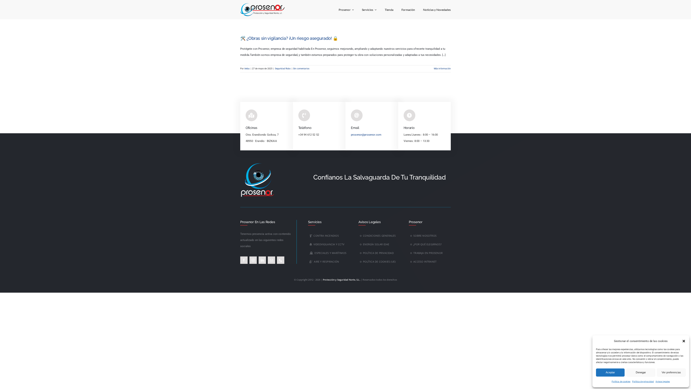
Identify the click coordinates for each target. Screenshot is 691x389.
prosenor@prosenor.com (366, 134)
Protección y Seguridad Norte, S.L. (341, 279)
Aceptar (610, 372)
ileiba (247, 68)
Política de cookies (621, 381)
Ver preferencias (671, 372)
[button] (684, 341)
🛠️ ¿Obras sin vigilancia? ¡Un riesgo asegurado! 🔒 (289, 38)
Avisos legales (663, 381)
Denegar (641, 372)
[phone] (280, 260)
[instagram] (253, 260)
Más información (442, 68)
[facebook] (244, 260)
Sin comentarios (301, 68)
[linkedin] (262, 260)
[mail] (271, 260)
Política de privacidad (643, 381)
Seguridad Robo (283, 68)
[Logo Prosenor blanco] (258, 163)
